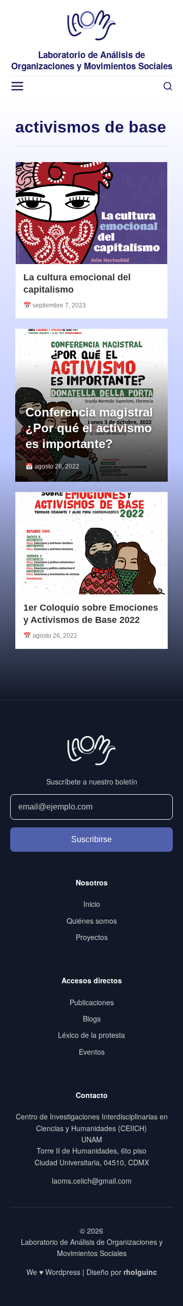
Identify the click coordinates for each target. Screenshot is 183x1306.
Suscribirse (91, 839)
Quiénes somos (92, 921)
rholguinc (140, 1272)
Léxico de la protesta (91, 1035)
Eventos (92, 1052)
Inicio (91, 904)
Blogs (92, 1018)
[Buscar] (168, 86)
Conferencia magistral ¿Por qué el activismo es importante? (89, 428)
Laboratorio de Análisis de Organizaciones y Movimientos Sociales (91, 60)
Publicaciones (92, 1002)
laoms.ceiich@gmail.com (92, 1181)
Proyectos (92, 937)
